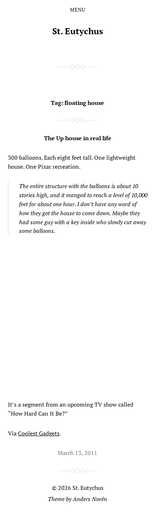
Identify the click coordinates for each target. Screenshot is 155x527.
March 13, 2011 (77, 453)
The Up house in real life (77, 138)
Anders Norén (90, 499)
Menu (77, 9)
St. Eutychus (77, 31)
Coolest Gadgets (38, 433)
